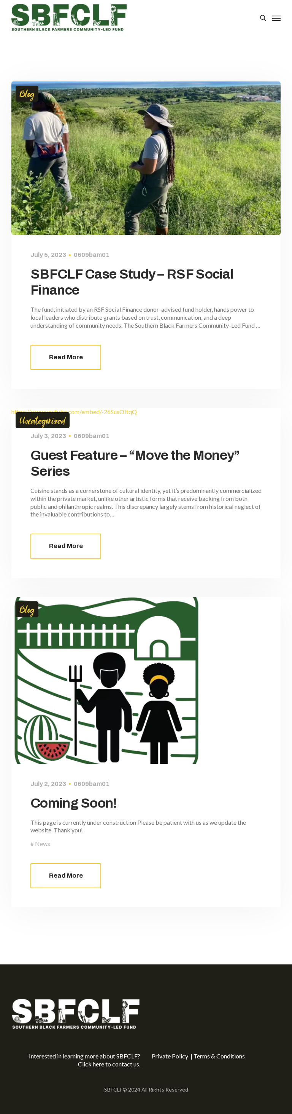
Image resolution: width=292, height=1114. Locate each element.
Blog (27, 93)
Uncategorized (42, 420)
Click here (91, 1064)
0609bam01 (92, 255)
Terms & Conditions (219, 1056)
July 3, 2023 (48, 436)
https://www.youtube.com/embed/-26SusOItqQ (74, 411)
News (42, 843)
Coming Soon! (73, 803)
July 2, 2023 (48, 784)
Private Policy (170, 1056)
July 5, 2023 (48, 255)
